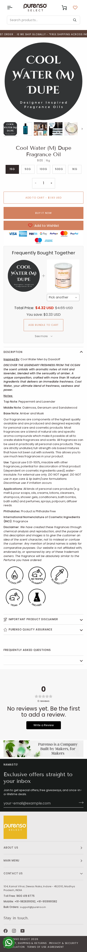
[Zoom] (12, 113)
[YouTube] (23, 931)
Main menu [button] (11, 860)
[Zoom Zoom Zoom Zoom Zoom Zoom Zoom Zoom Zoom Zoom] (43, 81)
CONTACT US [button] (13, 873)
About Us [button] (11, 847)
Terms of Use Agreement (45, 947)
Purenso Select (18, 939)
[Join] (79, 802)
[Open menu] (13, 7)
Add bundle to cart (43, 325)
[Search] (74, 20)
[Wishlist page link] (75, 7)
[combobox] (63, 297)
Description (13, 352)
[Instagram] (14, 931)
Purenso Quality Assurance (30, 629)
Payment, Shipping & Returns (25, 943)
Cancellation (14, 947)
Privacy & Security (63, 943)
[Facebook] (6, 931)
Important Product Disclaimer (33, 619)
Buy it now (43, 213)
